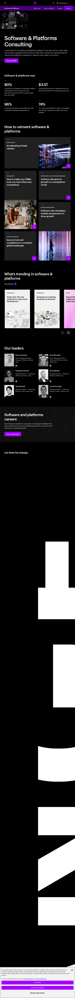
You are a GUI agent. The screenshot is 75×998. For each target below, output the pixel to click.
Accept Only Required (37, 987)
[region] (37, 982)
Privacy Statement (41, 978)
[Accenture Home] (35, 3)
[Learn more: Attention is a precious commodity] (55, 185)
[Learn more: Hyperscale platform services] (20, 246)
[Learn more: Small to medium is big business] (20, 200)
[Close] (72, 970)
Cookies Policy (28, 978)
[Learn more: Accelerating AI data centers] (37, 152)
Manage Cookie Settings (37, 992)
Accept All (37, 982)
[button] (12, 434)
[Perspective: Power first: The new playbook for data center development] (17, 309)
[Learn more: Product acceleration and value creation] (55, 231)
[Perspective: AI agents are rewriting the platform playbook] (47, 309)
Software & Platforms (11, 8)
